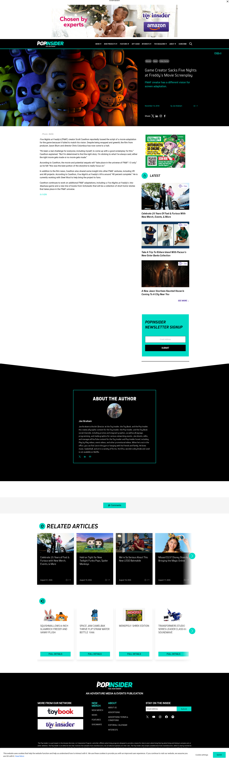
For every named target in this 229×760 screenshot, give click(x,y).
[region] (114, 754)
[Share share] (220, 53)
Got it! (219, 755)
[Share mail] (215, 53)
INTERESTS (113, 729)
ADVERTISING (114, 712)
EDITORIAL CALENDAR (117, 725)
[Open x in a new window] (152, 116)
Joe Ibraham (177, 106)
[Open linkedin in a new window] (156, 116)
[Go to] (55, 544)
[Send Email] (90, 457)
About (171, 44)
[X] (80, 457)
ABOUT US (112, 707)
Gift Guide (136, 44)
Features (123, 44)
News (97, 44)
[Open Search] (190, 44)
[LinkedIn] (85, 457)
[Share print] (218, 53)
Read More (19, 756)
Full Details (55, 654)
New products (110, 44)
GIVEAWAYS (97, 724)
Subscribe (183, 44)
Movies (148, 61)
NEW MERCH (97, 710)
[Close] (227, 1)
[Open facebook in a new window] (164, 116)
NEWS (94, 715)
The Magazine (159, 44)
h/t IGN (43, 194)
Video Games (164, 61)
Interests (146, 44)
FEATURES (96, 719)
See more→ (183, 300)
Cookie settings (201, 755)
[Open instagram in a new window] (160, 116)
